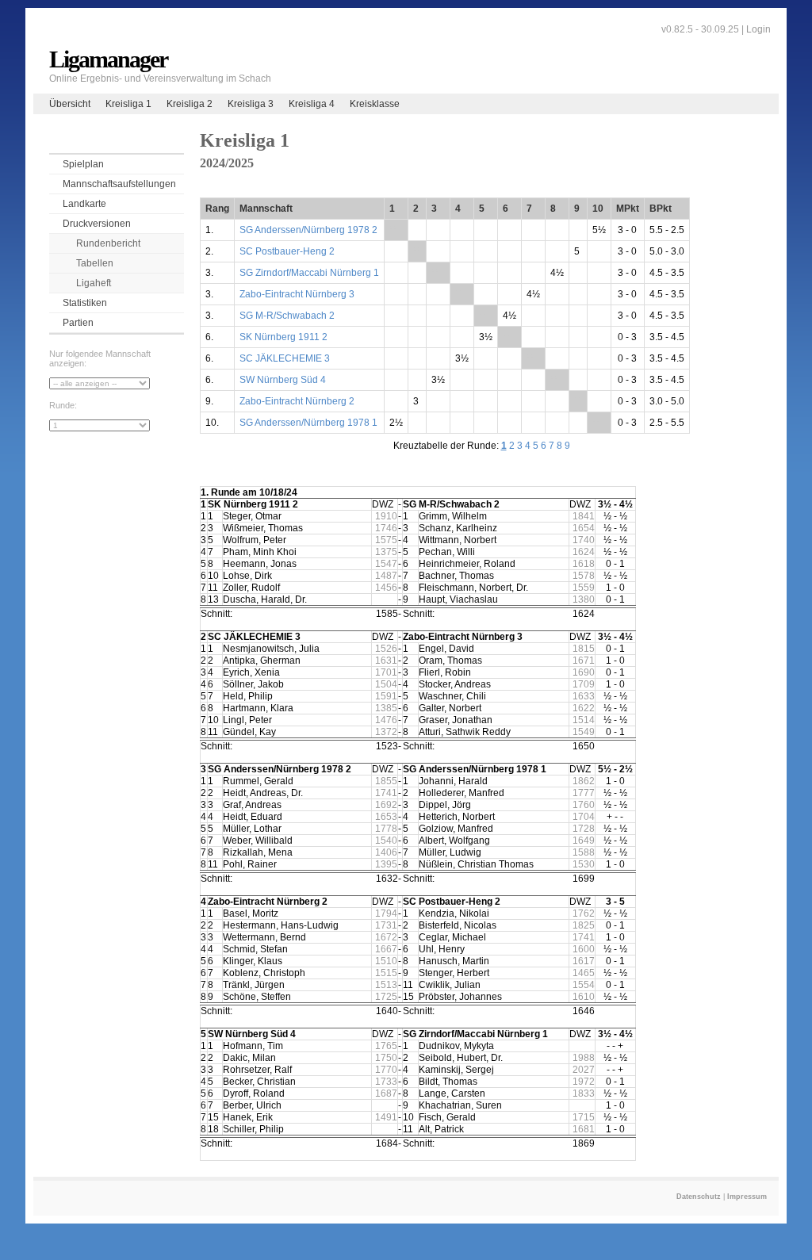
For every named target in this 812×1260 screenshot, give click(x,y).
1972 (584, 1081)
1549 (584, 731)
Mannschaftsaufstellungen (119, 184)
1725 (386, 996)
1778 (386, 828)
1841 (584, 516)
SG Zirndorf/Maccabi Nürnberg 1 (309, 272)
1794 (386, 913)
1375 (386, 551)
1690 (584, 672)
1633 (584, 696)
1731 (386, 925)
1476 (386, 720)
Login (758, 29)
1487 (386, 575)
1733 (386, 1081)
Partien (78, 322)
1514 (584, 720)
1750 (386, 1057)
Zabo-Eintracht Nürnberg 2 (296, 401)
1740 (584, 540)
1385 (386, 708)
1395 (386, 864)
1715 (584, 1117)
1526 (386, 648)
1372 (386, 731)
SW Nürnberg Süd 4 (282, 379)
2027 (584, 1069)
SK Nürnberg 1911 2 (283, 337)
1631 (386, 660)
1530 (584, 864)
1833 (584, 1093)
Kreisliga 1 (128, 103)
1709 (584, 684)
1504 (386, 684)
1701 (386, 672)
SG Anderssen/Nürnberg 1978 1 (308, 422)
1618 (584, 563)
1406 (386, 852)
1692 (386, 804)
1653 (386, 816)
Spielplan (83, 164)
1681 (584, 1129)
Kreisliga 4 (312, 103)
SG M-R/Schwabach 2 (287, 315)
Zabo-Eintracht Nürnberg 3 (296, 294)
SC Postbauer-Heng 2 (287, 251)
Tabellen (94, 263)
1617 (584, 961)
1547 (386, 563)
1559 (584, 587)
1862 (584, 781)
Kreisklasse (375, 103)
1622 (584, 708)
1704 (584, 816)
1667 (386, 949)
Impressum (747, 1197)
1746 (386, 528)
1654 (584, 528)
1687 (386, 1093)
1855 (386, 781)
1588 (584, 852)
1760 (584, 804)
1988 (584, 1057)
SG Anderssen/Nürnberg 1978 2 (308, 230)
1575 (386, 540)
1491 (386, 1117)
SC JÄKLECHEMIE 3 (284, 358)
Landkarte (84, 203)
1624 (584, 551)
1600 (584, 949)
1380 (584, 599)
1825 (584, 925)
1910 (386, 516)
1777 (584, 793)
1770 (386, 1069)
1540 (386, 840)
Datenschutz (698, 1197)
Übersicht (69, 103)
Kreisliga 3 (251, 103)
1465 (584, 973)
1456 (386, 587)
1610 (584, 996)
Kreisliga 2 (190, 103)
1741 (386, 793)
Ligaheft (93, 283)
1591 (386, 696)
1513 (386, 984)
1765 (386, 1045)
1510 (386, 961)
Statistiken (85, 302)
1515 (386, 973)
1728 (584, 828)
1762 (584, 913)
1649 (584, 840)
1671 (584, 660)
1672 (386, 937)
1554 (584, 984)
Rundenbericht (108, 243)
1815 (584, 648)
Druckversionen (97, 223)
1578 (584, 575)
